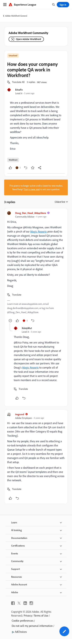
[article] (36, 267)
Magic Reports (38, 231)
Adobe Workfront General (16, 15)
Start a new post (32, 189)
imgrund (19, 414)
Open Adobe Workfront (28, 39)
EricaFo (19, 89)
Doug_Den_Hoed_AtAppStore (30, 212)
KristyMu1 (27, 328)
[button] (18, 82)
